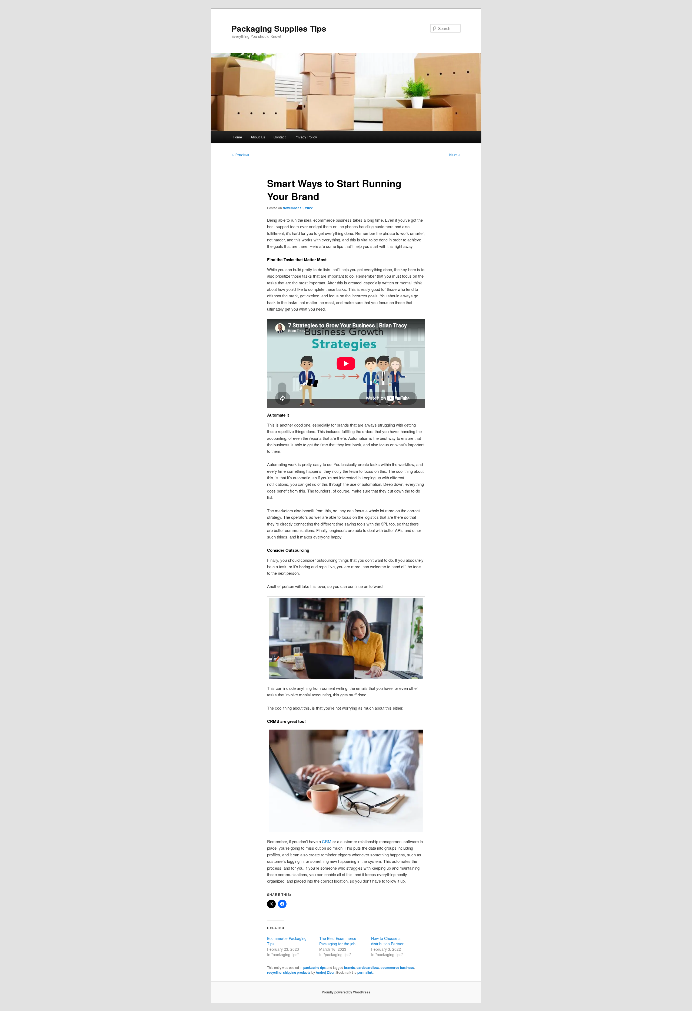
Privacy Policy (305, 136)
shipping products (297, 972)
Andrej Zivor (325, 972)
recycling (274, 972)
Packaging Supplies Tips (278, 28)
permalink (365, 972)
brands (349, 967)
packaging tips (314, 967)
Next (455, 154)
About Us (258, 136)
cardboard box (368, 967)
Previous (240, 154)
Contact (280, 136)
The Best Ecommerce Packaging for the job (338, 941)
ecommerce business (397, 967)
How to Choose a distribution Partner (388, 941)
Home (237, 136)
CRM (327, 841)
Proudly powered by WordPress (346, 992)
